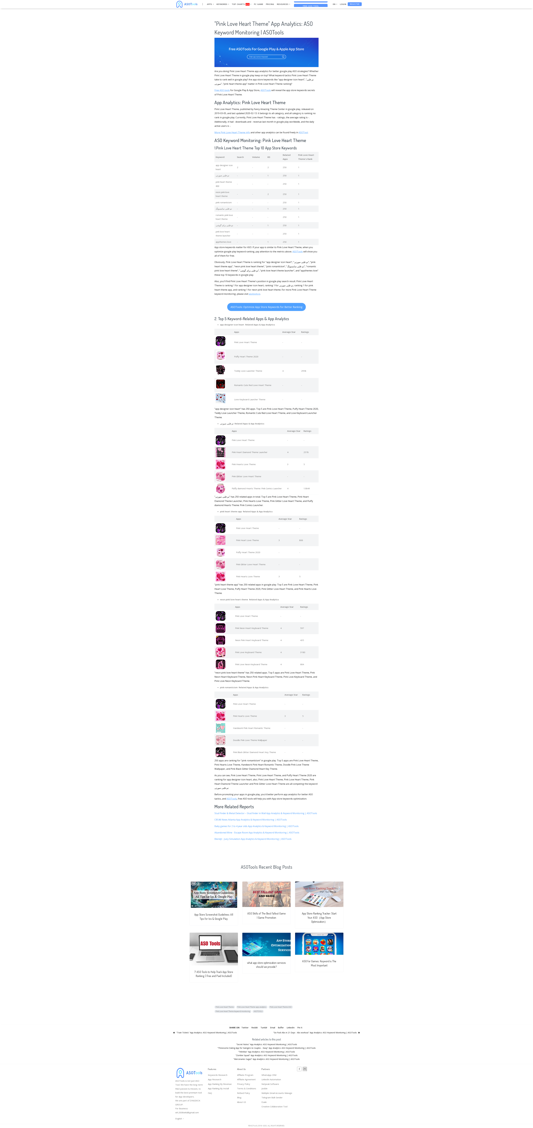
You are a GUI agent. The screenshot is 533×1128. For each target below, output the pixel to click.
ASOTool (303, 132)
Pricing (270, 4)
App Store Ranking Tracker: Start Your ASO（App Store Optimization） (319, 917)
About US (241, 1102)
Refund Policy (243, 1093)
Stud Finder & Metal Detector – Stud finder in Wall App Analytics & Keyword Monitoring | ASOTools (265, 813)
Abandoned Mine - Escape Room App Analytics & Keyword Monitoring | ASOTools (256, 832)
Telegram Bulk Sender (272, 1097)
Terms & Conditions (246, 1088)
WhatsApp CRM (269, 1075)
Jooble (264, 1088)
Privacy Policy (243, 1084)
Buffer (281, 1027)
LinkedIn (291, 1027)
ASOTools (266, 90)
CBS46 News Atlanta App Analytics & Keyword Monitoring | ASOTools (250, 819)
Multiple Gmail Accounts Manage (277, 1093)
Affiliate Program (245, 1075)
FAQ (210, 1093)
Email (272, 1027)
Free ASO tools (222, 90)
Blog (239, 1097)
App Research (214, 1079)
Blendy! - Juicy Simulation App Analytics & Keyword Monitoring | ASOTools (252, 838)
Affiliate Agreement (246, 1079)
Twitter (245, 1027)
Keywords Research (217, 1075)
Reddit (254, 1027)
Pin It (299, 1027)
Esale (264, 1102)
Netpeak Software (270, 1084)
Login (343, 4)
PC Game (258, 4)
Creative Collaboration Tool (274, 1106)
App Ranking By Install (218, 1088)
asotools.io (254, 293)
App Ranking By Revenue (220, 1084)
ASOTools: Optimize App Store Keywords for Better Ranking (266, 307)
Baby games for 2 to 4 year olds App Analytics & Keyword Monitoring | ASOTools (256, 826)
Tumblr (264, 1027)
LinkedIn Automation (271, 1079)
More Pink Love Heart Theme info (232, 132)
